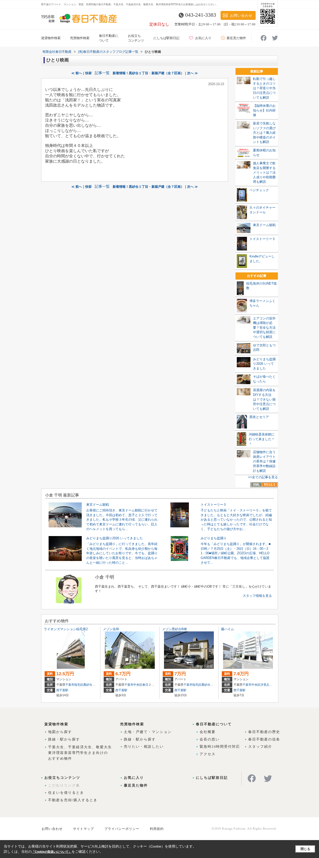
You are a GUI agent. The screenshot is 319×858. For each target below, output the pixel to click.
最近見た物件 (236, 38)
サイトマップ (83, 829)
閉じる (305, 849)
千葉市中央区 (133, 684)
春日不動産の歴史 (264, 732)
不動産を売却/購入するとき (72, 800)
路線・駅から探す (64, 739)
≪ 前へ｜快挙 (81, 73)
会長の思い (210, 739)
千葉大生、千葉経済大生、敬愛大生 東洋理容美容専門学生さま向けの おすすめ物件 (80, 752)
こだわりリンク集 (64, 785)
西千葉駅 (62, 690)
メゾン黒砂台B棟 (174, 629)
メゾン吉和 (111, 629)
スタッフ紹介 (260, 746)
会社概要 (208, 732)
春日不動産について (214, 724)
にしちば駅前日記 (166, 38)
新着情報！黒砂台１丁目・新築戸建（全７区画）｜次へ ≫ (155, 73)
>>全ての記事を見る (263, 477)
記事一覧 (102, 73)
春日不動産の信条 (264, 739)
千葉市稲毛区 (74, 684)
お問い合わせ (241, 15)
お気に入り (203, 38)
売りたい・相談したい (144, 746)
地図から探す (60, 732)
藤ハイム (227, 629)
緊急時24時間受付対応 (220, 746)
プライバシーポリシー (121, 829)
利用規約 (157, 829)
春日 (145, 684)
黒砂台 (87, 684)
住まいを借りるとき (66, 793)
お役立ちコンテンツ (62, 778)
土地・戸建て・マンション (148, 732)
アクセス (208, 754)
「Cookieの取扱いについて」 (52, 852)
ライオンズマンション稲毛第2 (66, 629)
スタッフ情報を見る (257, 596)
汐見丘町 (266, 684)
